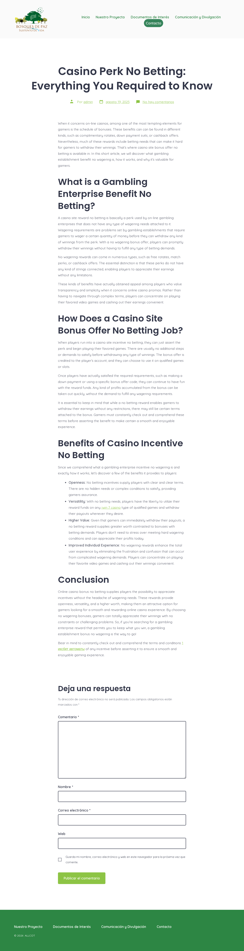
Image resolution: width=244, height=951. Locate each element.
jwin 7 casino (111, 507)
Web (61, 834)
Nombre (65, 787)
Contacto (164, 926)
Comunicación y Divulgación (123, 926)
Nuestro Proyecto (28, 926)
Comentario (68, 717)
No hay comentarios (158, 102)
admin (88, 102)
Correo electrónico (74, 810)
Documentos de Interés (72, 926)
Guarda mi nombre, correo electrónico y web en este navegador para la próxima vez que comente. (125, 859)
